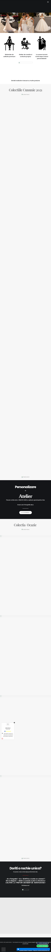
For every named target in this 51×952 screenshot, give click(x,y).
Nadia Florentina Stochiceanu (7, 729)
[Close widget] (14, 722)
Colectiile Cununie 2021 (25, 90)
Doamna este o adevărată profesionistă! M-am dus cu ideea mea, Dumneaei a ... (8, 736)
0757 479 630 (43, 946)
